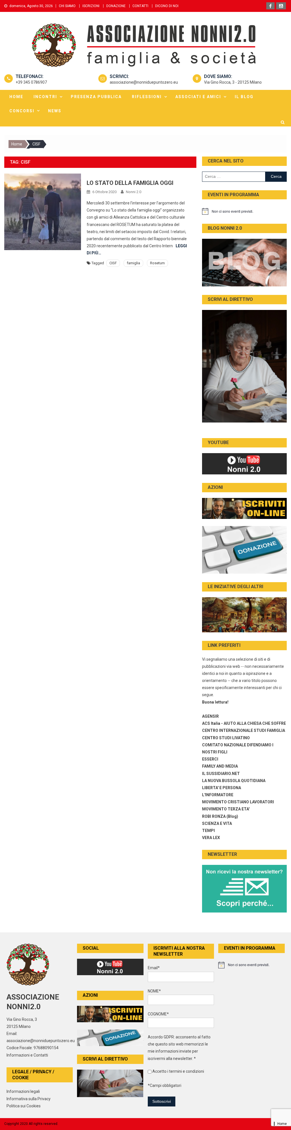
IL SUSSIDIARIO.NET (221, 773)
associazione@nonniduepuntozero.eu (144, 82)
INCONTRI (45, 96)
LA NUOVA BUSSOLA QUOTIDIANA (233, 780)
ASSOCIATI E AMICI (198, 96)
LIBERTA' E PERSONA (221, 787)
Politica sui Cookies (24, 1106)
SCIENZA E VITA (217, 823)
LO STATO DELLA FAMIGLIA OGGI (130, 182)
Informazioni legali (23, 1091)
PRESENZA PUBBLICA (96, 96)
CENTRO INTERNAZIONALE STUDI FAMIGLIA (243, 730)
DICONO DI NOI (166, 6)
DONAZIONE (116, 6)
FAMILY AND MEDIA (220, 766)
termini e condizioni (186, 1071)
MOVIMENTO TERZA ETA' (226, 809)
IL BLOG (244, 96)
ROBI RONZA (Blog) (220, 816)
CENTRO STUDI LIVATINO (226, 738)
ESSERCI (210, 759)
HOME (16, 96)
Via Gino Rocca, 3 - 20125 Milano (233, 82)
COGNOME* (158, 1014)
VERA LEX (211, 837)
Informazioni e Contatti (27, 1055)
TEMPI (208, 830)
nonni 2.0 (133, 192)
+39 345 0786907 (31, 82)
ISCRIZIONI (90, 6)
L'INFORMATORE (217, 795)
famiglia (133, 263)
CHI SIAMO (67, 6)
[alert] (244, 211)
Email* (154, 968)
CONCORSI (21, 111)
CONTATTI (140, 6)
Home (282, 1124)
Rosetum (157, 263)
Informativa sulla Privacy (29, 1099)
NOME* (154, 991)
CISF (113, 263)
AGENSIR (210, 716)
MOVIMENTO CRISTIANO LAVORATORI (238, 802)
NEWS (54, 111)
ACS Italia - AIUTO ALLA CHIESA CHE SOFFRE (244, 723)
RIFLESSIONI (147, 96)
